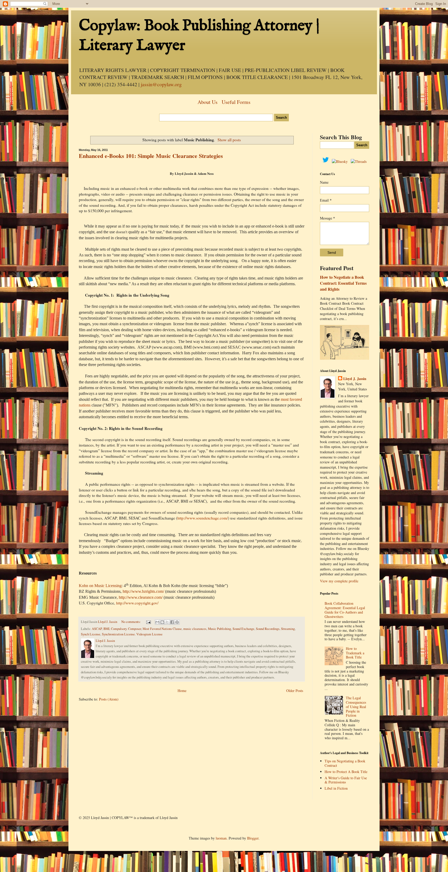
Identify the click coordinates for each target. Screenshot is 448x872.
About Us (208, 101)
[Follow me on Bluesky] (341, 161)
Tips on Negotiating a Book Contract (345, 763)
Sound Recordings (267, 629)
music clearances (194, 629)
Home (182, 690)
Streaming (288, 629)
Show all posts (229, 139)
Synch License (90, 634)
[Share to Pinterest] (177, 622)
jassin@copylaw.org (161, 84)
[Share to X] (167, 622)
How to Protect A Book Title (346, 771)
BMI (106, 629)
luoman (221, 838)
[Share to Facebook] (172, 622)
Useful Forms (236, 101)
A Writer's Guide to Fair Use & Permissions (346, 780)
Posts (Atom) (108, 699)
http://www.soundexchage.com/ (202, 518)
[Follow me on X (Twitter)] (327, 161)
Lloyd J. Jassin (354, 378)
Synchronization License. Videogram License (132, 634)
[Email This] (157, 622)
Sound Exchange (243, 629)
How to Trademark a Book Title (355, 653)
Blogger (252, 838)
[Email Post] (148, 622)
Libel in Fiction (336, 788)
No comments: (131, 622)
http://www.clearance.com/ (141, 597)
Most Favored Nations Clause (162, 629)
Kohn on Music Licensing (100, 585)
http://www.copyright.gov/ (137, 602)
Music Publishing (219, 629)
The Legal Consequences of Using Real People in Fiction (356, 706)
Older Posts (294, 690)
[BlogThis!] (162, 622)
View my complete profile (339, 580)
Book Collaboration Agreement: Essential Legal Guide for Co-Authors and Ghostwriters (345, 610)
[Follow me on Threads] (359, 161)
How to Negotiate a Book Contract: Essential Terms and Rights (343, 283)
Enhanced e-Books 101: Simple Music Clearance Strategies (151, 155)
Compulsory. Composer (126, 629)
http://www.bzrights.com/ (143, 591)
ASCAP (97, 629)
